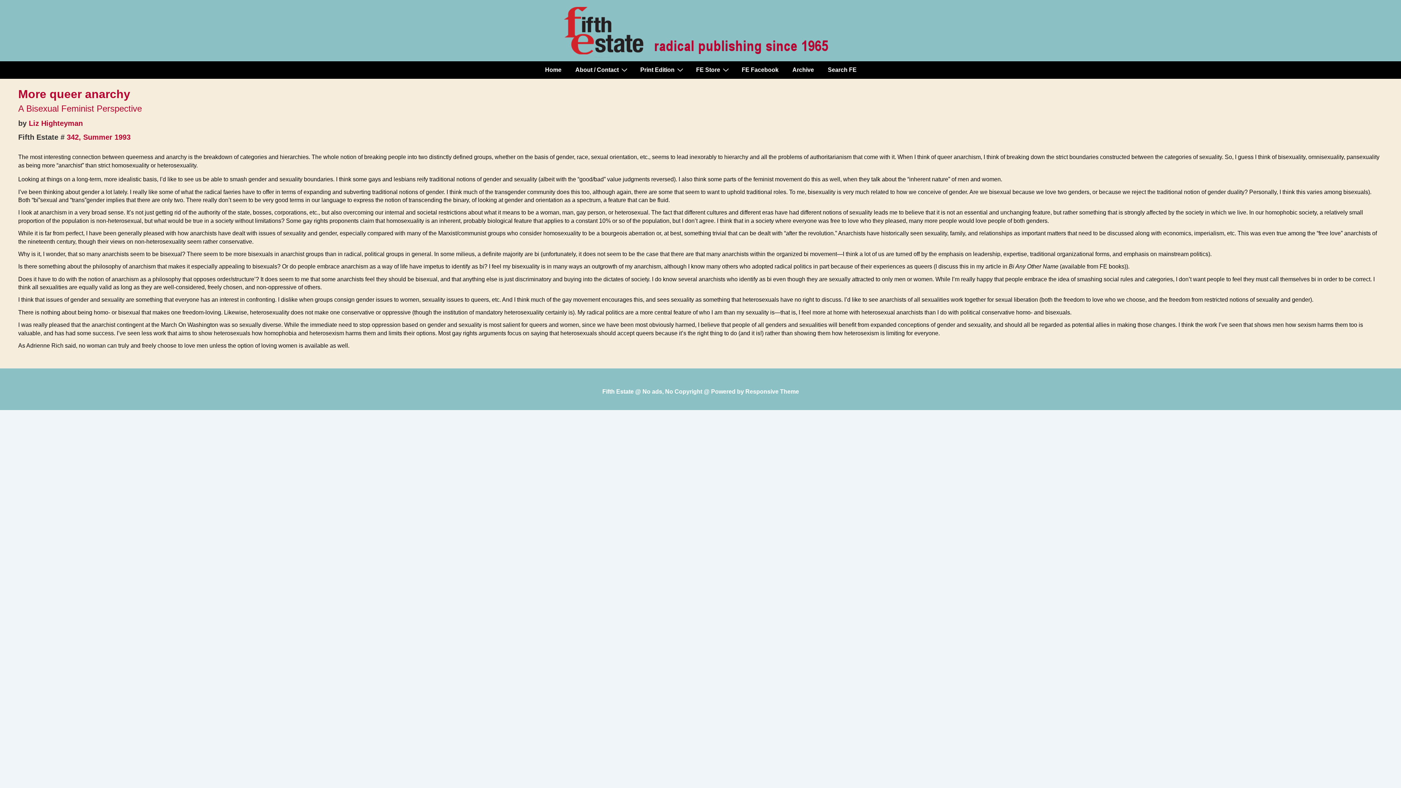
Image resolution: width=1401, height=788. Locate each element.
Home (553, 70)
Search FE (842, 70)
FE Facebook (760, 70)
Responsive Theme (772, 392)
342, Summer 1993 (99, 137)
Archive (803, 70)
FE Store (708, 70)
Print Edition (657, 70)
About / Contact (597, 70)
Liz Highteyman (56, 123)
